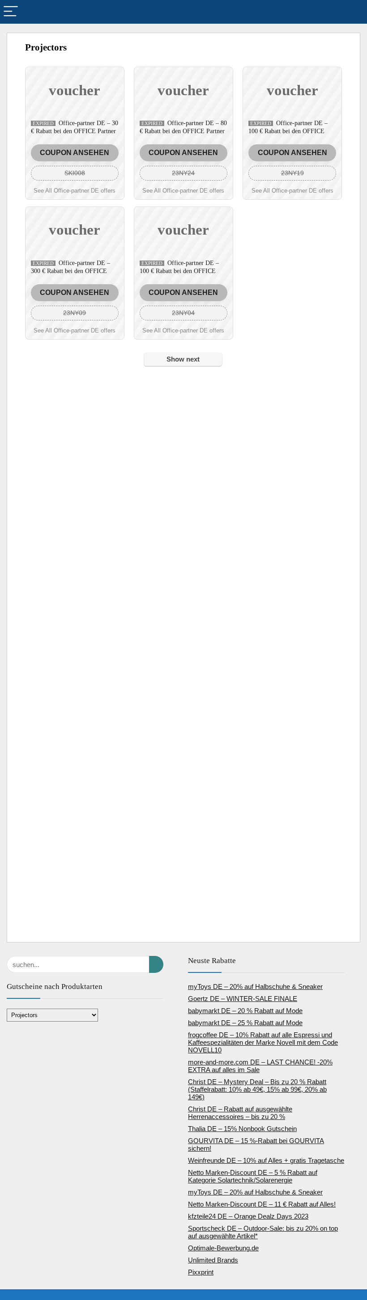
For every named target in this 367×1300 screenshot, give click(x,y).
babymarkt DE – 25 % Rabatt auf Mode (245, 1023)
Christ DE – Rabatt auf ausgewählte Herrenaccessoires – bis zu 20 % (240, 1112)
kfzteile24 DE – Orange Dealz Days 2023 (248, 1216)
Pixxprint (200, 1272)
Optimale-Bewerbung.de (223, 1248)
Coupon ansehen (74, 152)
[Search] (353, 12)
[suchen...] (156, 964)
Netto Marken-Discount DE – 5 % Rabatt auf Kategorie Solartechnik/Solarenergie (252, 1176)
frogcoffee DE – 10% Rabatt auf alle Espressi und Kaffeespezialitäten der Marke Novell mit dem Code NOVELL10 (263, 1042)
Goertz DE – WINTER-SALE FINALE (242, 998)
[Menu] (10, 12)
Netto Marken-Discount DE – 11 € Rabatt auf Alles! (262, 1204)
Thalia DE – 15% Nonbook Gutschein (242, 1128)
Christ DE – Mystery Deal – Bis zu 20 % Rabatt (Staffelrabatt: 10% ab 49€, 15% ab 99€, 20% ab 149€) (257, 1089)
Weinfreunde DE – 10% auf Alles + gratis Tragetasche (266, 1160)
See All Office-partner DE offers (74, 190)
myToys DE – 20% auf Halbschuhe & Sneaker (255, 986)
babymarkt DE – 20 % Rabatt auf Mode (245, 1010)
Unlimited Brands (213, 1260)
